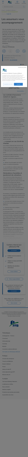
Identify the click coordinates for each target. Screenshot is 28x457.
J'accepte (18, 84)
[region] (14, 76)
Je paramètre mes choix (8, 84)
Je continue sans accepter (22, 67)
